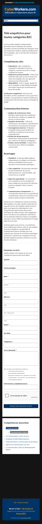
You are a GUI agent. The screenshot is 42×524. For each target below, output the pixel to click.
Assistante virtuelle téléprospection (17, 439)
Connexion (9, 2)
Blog (15, 502)
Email (6, 325)
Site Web (7, 333)
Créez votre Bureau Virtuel (24, 2)
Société (6, 260)
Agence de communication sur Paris (18, 445)
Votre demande (10, 350)
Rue (5, 305)
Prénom (6, 285)
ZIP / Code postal (9, 313)
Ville (5, 320)
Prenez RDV (21, 514)
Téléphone (8, 342)
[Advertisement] (21, 476)
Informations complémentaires (15, 384)
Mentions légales (23, 502)
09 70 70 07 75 (27, 509)
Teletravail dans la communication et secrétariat (22, 442)
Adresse (7, 297)
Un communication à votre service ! (17, 436)
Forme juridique (10, 268)
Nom (6, 277)
